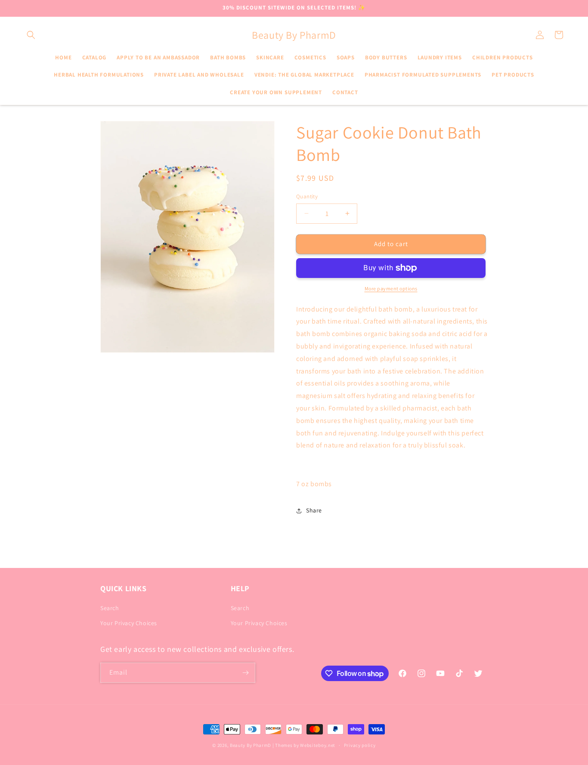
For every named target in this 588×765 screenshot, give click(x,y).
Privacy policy (360, 745)
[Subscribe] (245, 673)
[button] (31, 34)
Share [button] (314, 510)
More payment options (391, 288)
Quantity (307, 196)
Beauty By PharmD (250, 745)
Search (109, 608)
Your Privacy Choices (128, 623)
